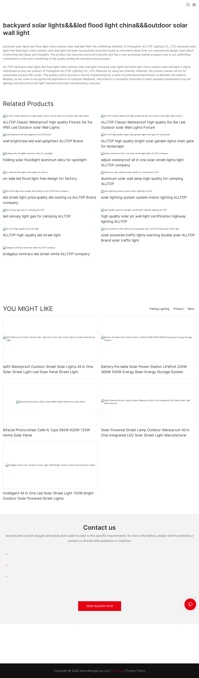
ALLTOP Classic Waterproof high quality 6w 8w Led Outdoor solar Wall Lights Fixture (143, 124)
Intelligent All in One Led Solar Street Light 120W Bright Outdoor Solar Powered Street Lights (48, 495)
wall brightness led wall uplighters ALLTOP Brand (43, 141)
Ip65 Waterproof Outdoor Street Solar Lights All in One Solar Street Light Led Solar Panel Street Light (48, 369)
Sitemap (117, 671)
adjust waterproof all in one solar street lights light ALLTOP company (142, 162)
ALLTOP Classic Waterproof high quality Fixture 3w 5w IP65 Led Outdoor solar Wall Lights (48, 124)
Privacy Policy (135, 671)
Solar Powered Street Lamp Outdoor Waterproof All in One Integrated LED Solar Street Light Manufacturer (145, 432)
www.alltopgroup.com (95, 671)
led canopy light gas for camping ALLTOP (37, 216)
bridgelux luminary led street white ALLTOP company (46, 254)
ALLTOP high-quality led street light (32, 235)
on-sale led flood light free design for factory (40, 178)
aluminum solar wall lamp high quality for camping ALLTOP (142, 181)
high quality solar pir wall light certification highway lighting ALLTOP (143, 218)
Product (179, 308)
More (191, 308)
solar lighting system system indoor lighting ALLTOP (144, 197)
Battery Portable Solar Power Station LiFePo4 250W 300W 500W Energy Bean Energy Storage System (144, 369)
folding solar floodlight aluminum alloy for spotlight (45, 160)
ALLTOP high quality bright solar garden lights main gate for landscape (147, 143)
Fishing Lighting (159, 308)
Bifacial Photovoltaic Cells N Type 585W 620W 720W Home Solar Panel (46, 432)
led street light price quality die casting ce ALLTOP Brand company (49, 200)
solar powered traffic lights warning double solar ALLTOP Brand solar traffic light (148, 237)
